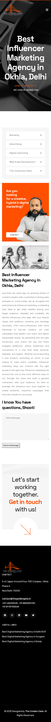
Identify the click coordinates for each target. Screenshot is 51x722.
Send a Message (11, 445)
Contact (14, 235)
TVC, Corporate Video (21, 170)
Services (29, 86)
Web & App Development (22, 161)
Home (18, 86)
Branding (14, 135)
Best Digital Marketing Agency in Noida (22, 641)
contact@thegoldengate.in (16, 598)
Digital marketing (19, 153)
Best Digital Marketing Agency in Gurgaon (23, 636)
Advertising (16, 144)
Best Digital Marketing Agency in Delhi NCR (24, 631)
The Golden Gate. (34, 711)
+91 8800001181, (27, 603)
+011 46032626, (10, 603)
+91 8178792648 (10, 606)
